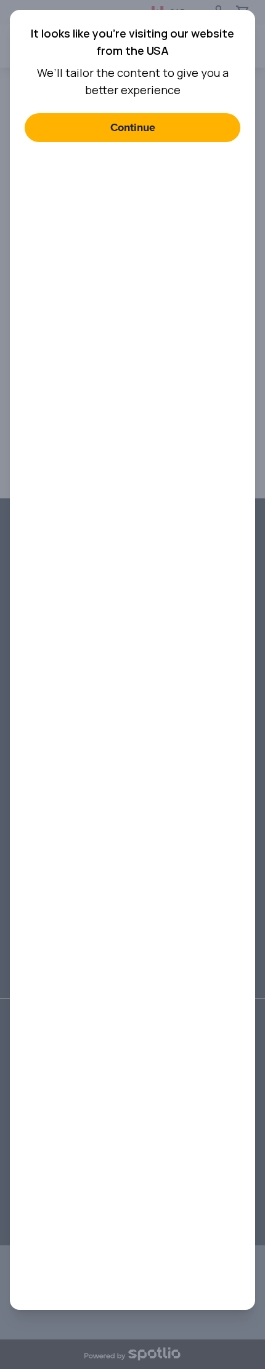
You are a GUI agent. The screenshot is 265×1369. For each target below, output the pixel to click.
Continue (132, 128)
